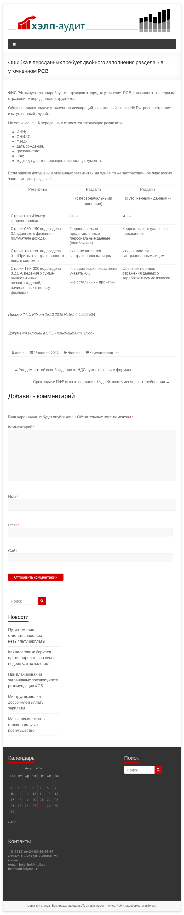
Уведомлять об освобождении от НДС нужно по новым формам (72, 369)
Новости (74, 353)
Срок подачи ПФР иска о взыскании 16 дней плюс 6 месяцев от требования (101, 381)
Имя (13, 496)
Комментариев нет (104, 353)
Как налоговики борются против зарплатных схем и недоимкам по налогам (31, 658)
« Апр (12, 822)
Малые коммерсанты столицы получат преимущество (27, 724)
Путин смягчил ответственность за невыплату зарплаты (26, 635)
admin (19, 353)
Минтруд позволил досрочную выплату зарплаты (25, 702)
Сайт (12, 550)
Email (13, 525)
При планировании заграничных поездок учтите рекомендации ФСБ (33, 680)
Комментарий (21, 427)
